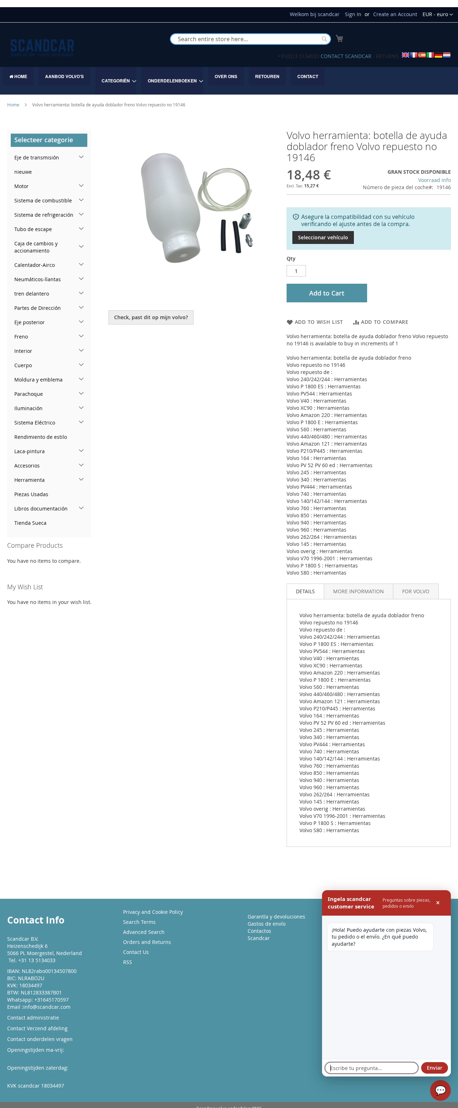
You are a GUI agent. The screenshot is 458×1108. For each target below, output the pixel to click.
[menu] (229, 81)
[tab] (305, 591)
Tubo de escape (33, 229)
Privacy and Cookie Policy (153, 911)
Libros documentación (41, 508)
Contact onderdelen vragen (40, 1039)
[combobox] (250, 39)
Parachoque (28, 393)
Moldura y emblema (38, 379)
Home (13, 104)
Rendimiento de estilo (40, 436)
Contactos (259, 930)
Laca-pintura (29, 451)
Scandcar (259, 938)
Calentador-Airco (34, 265)
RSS (127, 962)
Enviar (434, 1067)
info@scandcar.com (46, 1006)
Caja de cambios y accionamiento (36, 247)
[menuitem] (18, 76)
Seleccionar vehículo (323, 237)
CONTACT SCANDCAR (346, 56)
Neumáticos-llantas (37, 279)
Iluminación (28, 408)
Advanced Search (144, 932)
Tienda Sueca (30, 522)
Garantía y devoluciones (276, 916)
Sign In (353, 14)
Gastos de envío (267, 923)
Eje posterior (29, 322)
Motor (21, 186)
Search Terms (139, 921)
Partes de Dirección (37, 307)
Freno (21, 336)
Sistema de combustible (43, 200)
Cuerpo (23, 365)
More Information (358, 591)
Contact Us (136, 952)
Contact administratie (33, 1017)
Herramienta (29, 479)
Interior (23, 350)
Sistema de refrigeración (43, 214)
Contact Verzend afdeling (37, 1028)
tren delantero (31, 293)
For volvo (415, 591)
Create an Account (395, 14)
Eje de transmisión (36, 157)
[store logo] (42, 47)
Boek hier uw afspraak (33, 1074)
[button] (438, 15)
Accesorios (27, 465)
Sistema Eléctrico (34, 422)
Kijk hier (17, 1057)
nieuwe (23, 171)
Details (305, 591)
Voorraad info (434, 180)
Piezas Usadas (31, 494)
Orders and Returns (147, 942)
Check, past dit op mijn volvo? (151, 317)
